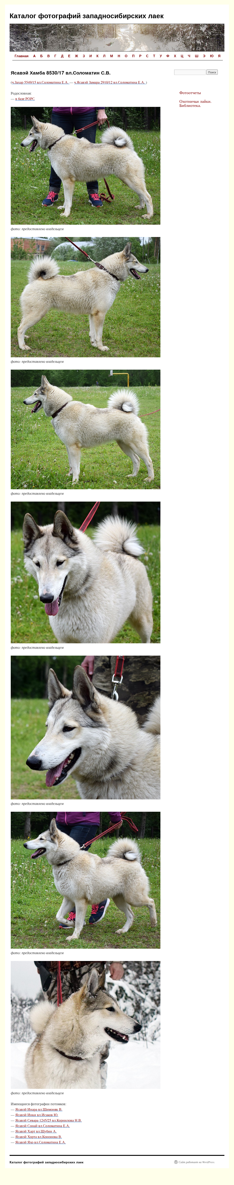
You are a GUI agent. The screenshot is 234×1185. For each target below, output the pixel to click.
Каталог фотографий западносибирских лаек (87, 15)
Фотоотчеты (190, 92)
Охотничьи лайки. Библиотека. (195, 103)
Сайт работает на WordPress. (197, 1162)
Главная (22, 55)
